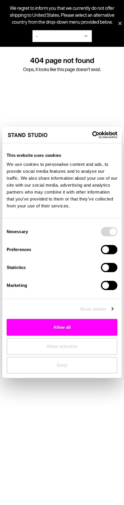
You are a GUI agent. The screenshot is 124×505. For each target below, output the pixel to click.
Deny (62, 365)
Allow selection (62, 346)
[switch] (109, 249)
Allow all (62, 327)
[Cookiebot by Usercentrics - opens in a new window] (92, 135)
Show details (93, 309)
